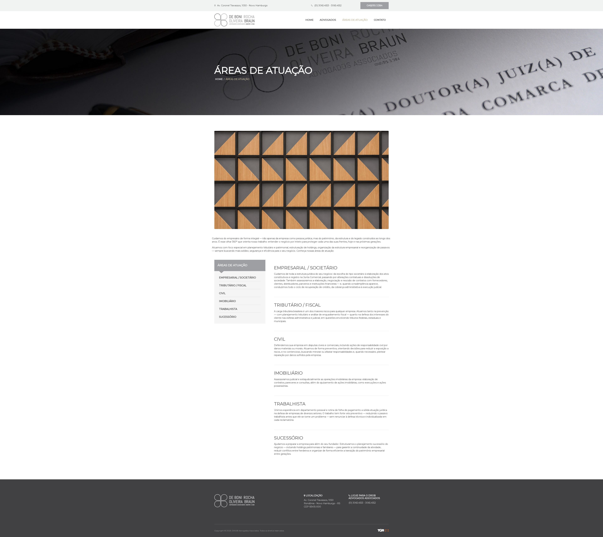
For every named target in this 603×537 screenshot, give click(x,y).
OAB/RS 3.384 (374, 5)
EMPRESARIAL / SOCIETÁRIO (237, 277)
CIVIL (222, 293)
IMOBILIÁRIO (227, 301)
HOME (309, 19)
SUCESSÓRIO (227, 316)
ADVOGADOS (328, 19)
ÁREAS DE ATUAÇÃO (355, 19)
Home (219, 79)
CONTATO (380, 19)
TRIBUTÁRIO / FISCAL (232, 285)
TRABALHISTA (228, 309)
